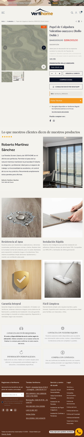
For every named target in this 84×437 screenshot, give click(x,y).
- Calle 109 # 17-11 (40, 389)
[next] (44, 48)
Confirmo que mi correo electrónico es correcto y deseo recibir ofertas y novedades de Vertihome (13, 402)
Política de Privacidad (73, 414)
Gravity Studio (6, 434)
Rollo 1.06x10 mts (56, 67)
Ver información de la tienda (60, 112)
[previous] (5, 48)
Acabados (10, 21)
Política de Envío (72, 407)
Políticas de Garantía (73, 417)
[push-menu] (3, 13)
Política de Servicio (72, 411)
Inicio (3, 21)
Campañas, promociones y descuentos (71, 395)
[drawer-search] (72, 13)
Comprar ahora (66, 80)
